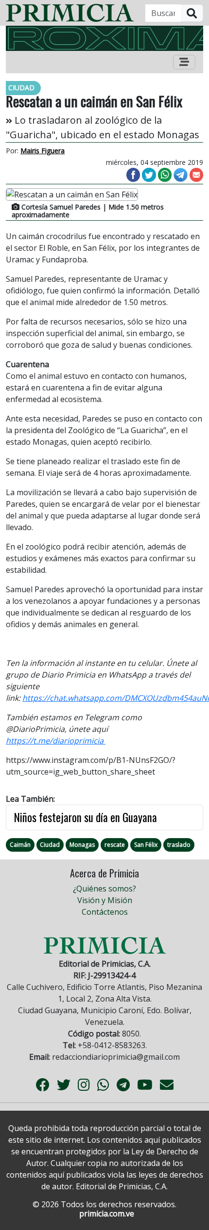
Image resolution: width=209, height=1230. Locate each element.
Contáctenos (105, 911)
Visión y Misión (104, 900)
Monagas (82, 845)
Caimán (20, 845)
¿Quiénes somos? (104, 888)
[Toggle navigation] (184, 62)
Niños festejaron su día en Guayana (85, 817)
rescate (114, 845)
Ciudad (50, 845)
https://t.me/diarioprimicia (55, 740)
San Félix (145, 845)
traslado (179, 845)
